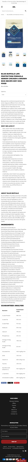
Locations (14, 411)
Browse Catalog (14, 401)
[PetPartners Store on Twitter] (23, 451)
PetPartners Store (15, 455)
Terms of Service (7, 448)
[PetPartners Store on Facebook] (25, 451)
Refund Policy (20, 446)
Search (5, 446)
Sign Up (14, 441)
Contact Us (14, 414)
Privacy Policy (11, 446)
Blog (14, 407)
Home (2, 14)
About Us (14, 409)
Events (14, 405)
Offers (14, 403)
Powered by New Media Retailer (13, 456)
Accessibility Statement (18, 448)
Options (3, 91)
